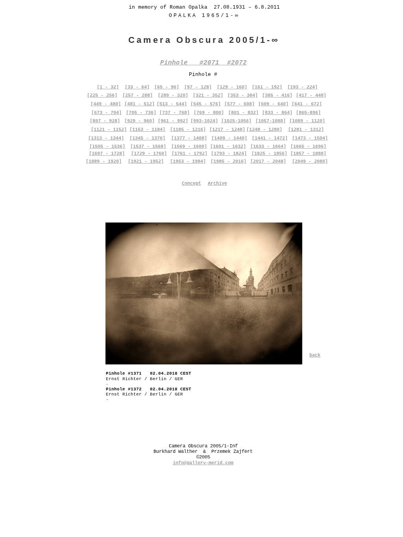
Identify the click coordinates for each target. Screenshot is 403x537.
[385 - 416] (277, 95)
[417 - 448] (311, 95)
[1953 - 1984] (188, 161)
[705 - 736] (141, 113)
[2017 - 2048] (268, 161)
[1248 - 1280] (264, 129)
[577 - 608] (239, 104)
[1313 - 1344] (106, 138)
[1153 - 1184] (147, 129)
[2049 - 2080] (310, 161)
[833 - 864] (277, 113)
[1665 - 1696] (308, 146)
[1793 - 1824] (229, 153)
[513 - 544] (172, 104)
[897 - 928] (105, 121)
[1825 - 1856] (269, 153)
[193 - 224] (302, 87)
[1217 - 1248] (227, 129)
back (314, 355)
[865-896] (308, 113)
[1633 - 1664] (268, 146)
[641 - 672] (307, 104)
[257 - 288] (137, 95)
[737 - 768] (174, 113)
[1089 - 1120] (307, 121)
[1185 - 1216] (188, 129)
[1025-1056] (236, 121)
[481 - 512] (139, 104)
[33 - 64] (137, 87)
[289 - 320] (173, 95)
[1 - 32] (108, 87)
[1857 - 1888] (308, 153)
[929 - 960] (139, 121)
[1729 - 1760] (149, 153)
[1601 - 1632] (228, 146)
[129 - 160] (232, 87)
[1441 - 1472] (270, 138)
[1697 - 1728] (107, 153)
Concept (191, 183)
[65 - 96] (166, 87)
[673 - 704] (106, 113)
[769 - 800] (209, 113)
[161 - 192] (267, 87)
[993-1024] (204, 121)
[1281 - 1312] (306, 129)
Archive (217, 183)
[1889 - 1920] (104, 161)
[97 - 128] (198, 87)
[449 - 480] (106, 104)
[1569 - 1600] (189, 146)
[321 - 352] (208, 95)
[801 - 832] (243, 113)
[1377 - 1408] (189, 138)
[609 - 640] (273, 104)
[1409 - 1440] (229, 138)
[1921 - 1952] (146, 161)
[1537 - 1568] (148, 146)
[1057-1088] (270, 121)
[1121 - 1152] (109, 129)
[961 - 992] (173, 121)
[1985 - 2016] (228, 161)
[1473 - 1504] (310, 138)
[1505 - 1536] (107, 146)
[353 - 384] (242, 95)
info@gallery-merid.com (203, 463)
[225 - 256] (102, 95)
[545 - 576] (205, 104)
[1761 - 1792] (189, 153)
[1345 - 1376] (147, 138)
